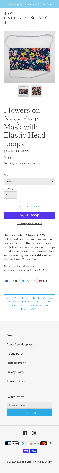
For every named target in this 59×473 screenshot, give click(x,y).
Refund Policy (15, 353)
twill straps (32, 270)
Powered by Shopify (42, 461)
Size (6, 175)
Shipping (9, 163)
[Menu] (53, 18)
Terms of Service (17, 381)
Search (11, 335)
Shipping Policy (16, 362)
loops (15, 270)
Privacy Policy (15, 372)
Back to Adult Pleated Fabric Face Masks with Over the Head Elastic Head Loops (30, 303)
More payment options (29, 223)
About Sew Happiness (20, 344)
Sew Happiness (16, 18)
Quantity (8, 188)
